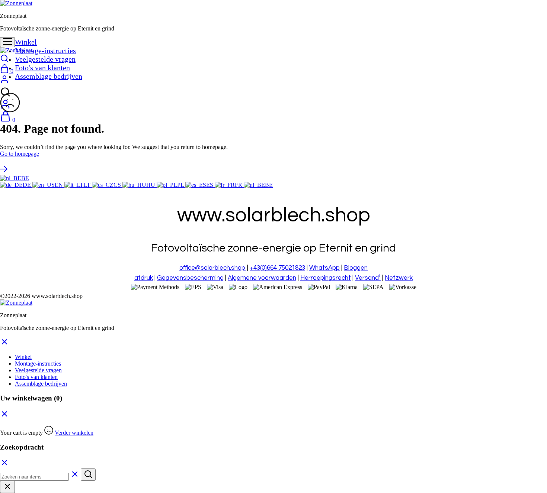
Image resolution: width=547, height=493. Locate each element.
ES (210, 185)
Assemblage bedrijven (48, 76)
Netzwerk (399, 278)
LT (87, 185)
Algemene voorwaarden (262, 278)
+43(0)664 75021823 (277, 268)
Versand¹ (368, 278)
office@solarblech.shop (212, 268)
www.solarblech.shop (57, 296)
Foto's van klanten (42, 68)
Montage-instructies (45, 50)
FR (239, 185)
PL (181, 185)
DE (27, 185)
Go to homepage (19, 153)
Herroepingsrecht (325, 278)
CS (117, 185)
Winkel (26, 42)
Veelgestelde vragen (45, 59)
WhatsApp (324, 268)
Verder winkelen (74, 432)
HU (151, 185)
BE (25, 178)
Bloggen (356, 268)
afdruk (143, 278)
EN (59, 185)
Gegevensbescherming (190, 278)
